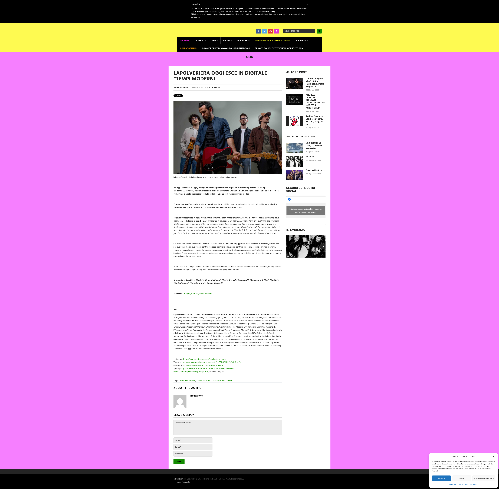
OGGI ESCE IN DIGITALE (222, 380)
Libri (213, 40)
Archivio (301, 40)
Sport (226, 40)
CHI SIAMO (185, 40)
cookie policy (269, 11)
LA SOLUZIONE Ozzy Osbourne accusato (314, 146)
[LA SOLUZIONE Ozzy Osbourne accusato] (294, 148)
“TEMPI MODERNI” (187, 380)
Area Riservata (183, 482)
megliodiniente (180, 87)
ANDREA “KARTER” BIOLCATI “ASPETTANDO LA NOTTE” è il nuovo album (315, 101)
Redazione (196, 396)
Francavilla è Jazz (315, 170)
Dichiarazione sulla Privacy (468, 484)
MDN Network (179, 479)
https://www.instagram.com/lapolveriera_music (204, 359)
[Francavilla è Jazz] (294, 175)
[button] (494, 456)
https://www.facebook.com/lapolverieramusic (203, 365)
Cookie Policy (453, 484)
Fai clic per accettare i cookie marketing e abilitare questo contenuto (306, 211)
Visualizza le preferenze (484, 478)
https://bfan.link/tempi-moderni (198, 293)
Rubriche (242, 40)
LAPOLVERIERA (203, 380)
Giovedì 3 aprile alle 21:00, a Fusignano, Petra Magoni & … (315, 83)
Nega (461, 478)
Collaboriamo (188, 48)
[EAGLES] (294, 161)
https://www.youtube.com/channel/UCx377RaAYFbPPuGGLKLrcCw (211, 362)
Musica (200, 40)
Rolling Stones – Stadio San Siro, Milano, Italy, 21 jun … (314, 120)
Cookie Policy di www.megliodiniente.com (226, 48)
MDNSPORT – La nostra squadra (273, 40)
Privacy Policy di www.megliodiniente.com (279, 48)
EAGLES (310, 157)
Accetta (441, 478)
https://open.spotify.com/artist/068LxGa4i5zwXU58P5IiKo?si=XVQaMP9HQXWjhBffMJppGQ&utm (203, 370)
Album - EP (214, 87)
